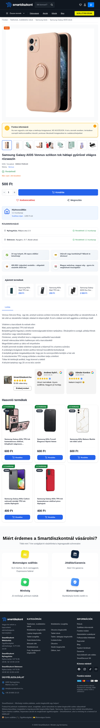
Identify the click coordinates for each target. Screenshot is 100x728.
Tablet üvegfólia (33, 637)
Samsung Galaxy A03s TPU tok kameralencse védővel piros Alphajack (50, 501)
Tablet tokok (55, 633)
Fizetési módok (83, 631)
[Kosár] (91, 4)
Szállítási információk (85, 627)
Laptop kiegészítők (34, 633)
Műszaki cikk (32, 643)
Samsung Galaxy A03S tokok (61, 20)
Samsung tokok (41, 20)
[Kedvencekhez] (28, 431)
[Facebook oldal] (79, 669)
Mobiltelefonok (32, 647)
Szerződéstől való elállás (86, 655)
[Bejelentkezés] (84, 4)
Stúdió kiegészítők (58, 647)
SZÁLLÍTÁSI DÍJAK (84, 13)
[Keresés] (52, 5)
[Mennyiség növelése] (14, 192)
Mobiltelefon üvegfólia (59, 624)
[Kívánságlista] (80, 4)
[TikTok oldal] (90, 669)
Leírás (7, 307)
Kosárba (59, 192)
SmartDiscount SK (84, 658)
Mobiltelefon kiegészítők (36, 630)
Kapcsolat (81, 641)
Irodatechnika (56, 640)
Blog (62, 13)
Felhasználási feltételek (86, 638)
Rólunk (79, 624)
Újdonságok (34, 13)
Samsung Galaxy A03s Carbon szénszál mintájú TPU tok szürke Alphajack (17, 501)
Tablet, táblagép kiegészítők (61, 637)
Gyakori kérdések (83, 648)
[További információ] (94, 126)
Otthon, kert (55, 650)
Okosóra (54, 643)
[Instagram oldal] (85, 669)
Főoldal (5, 20)
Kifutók (54, 13)
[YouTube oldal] (96, 669)
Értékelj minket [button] (22, 388)
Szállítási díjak (17, 216)
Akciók (45, 13)
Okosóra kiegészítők (59, 630)
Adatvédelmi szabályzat (86, 634)
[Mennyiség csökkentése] (4, 192)
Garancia (80, 651)
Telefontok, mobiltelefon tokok (21, 20)
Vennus (11, 167)
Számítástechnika (34, 640)
